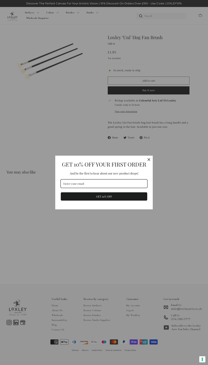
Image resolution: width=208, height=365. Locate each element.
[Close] (149, 159)
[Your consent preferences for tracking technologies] (202, 359)
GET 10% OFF (104, 196)
